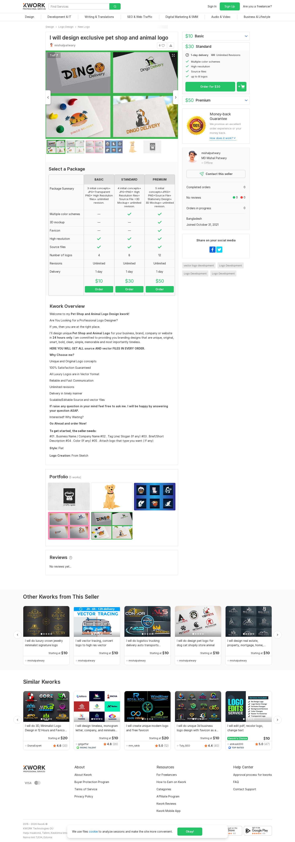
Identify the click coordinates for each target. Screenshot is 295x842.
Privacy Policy (83, 796)
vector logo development (199, 265)
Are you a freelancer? (257, 6)
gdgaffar (83, 744)
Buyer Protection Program (91, 782)
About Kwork (83, 774)
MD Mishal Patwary (214, 158)
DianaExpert (34, 745)
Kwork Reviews (166, 803)
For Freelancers (167, 774)
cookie (93, 831)
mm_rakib (134, 745)
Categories (164, 789)
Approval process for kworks (252, 774)
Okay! (190, 831)
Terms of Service (85, 789)
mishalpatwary (211, 153)
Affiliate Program (168, 796)
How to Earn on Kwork (171, 782)
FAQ (236, 782)
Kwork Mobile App (169, 811)
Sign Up (230, 6)
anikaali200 (236, 744)
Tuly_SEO (184, 745)
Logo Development (230, 265)
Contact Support (244, 789)
